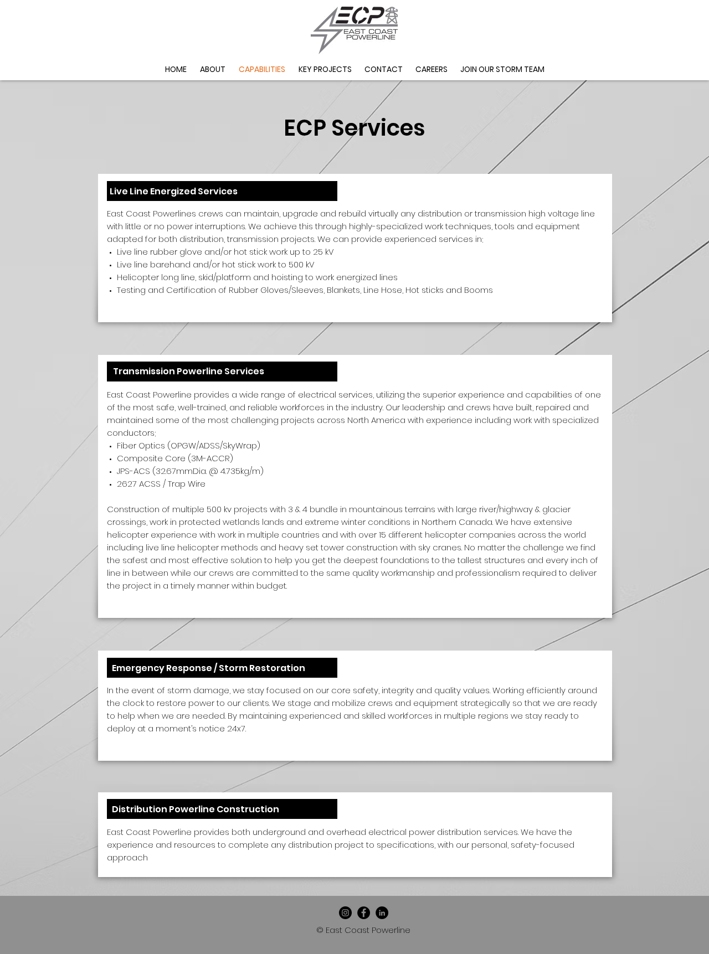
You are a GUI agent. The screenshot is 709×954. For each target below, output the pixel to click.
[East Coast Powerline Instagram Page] (345, 912)
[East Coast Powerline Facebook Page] (363, 912)
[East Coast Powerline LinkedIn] (382, 912)
